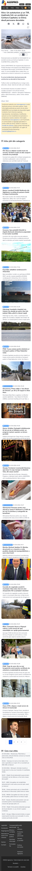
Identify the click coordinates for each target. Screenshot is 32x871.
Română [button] (15, 863)
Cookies (23, 867)
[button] (28, 8)
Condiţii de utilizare (8, 125)
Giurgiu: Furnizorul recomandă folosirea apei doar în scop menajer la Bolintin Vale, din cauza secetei (16, 470)
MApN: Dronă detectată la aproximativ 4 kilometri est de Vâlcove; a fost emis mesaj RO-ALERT (15, 777)
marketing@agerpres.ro (9, 131)
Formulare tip (12, 845)
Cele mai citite (11, 751)
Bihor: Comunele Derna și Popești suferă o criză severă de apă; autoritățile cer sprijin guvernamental (16, 628)
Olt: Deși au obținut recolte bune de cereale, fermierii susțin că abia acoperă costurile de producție (16, 152)
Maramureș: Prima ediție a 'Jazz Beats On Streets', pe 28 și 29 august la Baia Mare (16, 390)
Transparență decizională (13, 826)
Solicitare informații (12, 840)
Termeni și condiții (20, 839)
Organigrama (5, 831)
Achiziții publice (11, 835)
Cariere (3, 842)
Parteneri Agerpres (20, 852)
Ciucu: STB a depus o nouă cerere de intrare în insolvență (15, 707)
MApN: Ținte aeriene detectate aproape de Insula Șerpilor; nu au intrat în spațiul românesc (16, 809)
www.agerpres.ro (22, 104)
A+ (26, 54)
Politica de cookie (20, 846)
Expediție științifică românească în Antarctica (14, 271)
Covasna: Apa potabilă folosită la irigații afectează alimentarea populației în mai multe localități (17, 232)
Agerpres (10, 860)
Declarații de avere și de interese (5, 835)
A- (20, 54)
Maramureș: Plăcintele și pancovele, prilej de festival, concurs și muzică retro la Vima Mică (16, 755)
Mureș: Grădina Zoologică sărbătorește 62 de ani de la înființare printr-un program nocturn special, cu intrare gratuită (16, 431)
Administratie (8, 386)
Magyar (22, 4)
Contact (3, 845)
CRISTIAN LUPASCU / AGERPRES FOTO (18, 52)
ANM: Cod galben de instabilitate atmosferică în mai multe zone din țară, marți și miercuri (15, 784)
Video (17, 8)
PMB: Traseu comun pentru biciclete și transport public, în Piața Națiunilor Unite (16, 351)
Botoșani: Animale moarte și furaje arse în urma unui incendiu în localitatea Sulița (16, 770)
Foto (12, 8)
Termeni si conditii (13, 867)
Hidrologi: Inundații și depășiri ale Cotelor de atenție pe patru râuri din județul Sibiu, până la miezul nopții (15, 311)
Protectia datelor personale (20, 834)
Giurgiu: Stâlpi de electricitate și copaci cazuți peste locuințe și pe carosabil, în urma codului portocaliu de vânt (16, 816)
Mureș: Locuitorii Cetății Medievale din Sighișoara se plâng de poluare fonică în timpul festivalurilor (16, 192)
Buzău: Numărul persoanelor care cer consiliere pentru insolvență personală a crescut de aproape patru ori (15, 801)
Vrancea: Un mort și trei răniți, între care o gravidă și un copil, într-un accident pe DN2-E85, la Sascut (15, 763)
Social (6, 50)
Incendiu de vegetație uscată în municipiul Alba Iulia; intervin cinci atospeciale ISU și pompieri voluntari (15, 589)
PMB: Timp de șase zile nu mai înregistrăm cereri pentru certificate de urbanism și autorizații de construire (16, 668)
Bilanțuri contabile (12, 831)
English (28, 4)
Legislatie (4, 825)
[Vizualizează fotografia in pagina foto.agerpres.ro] (16, 39)
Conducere (4, 828)
